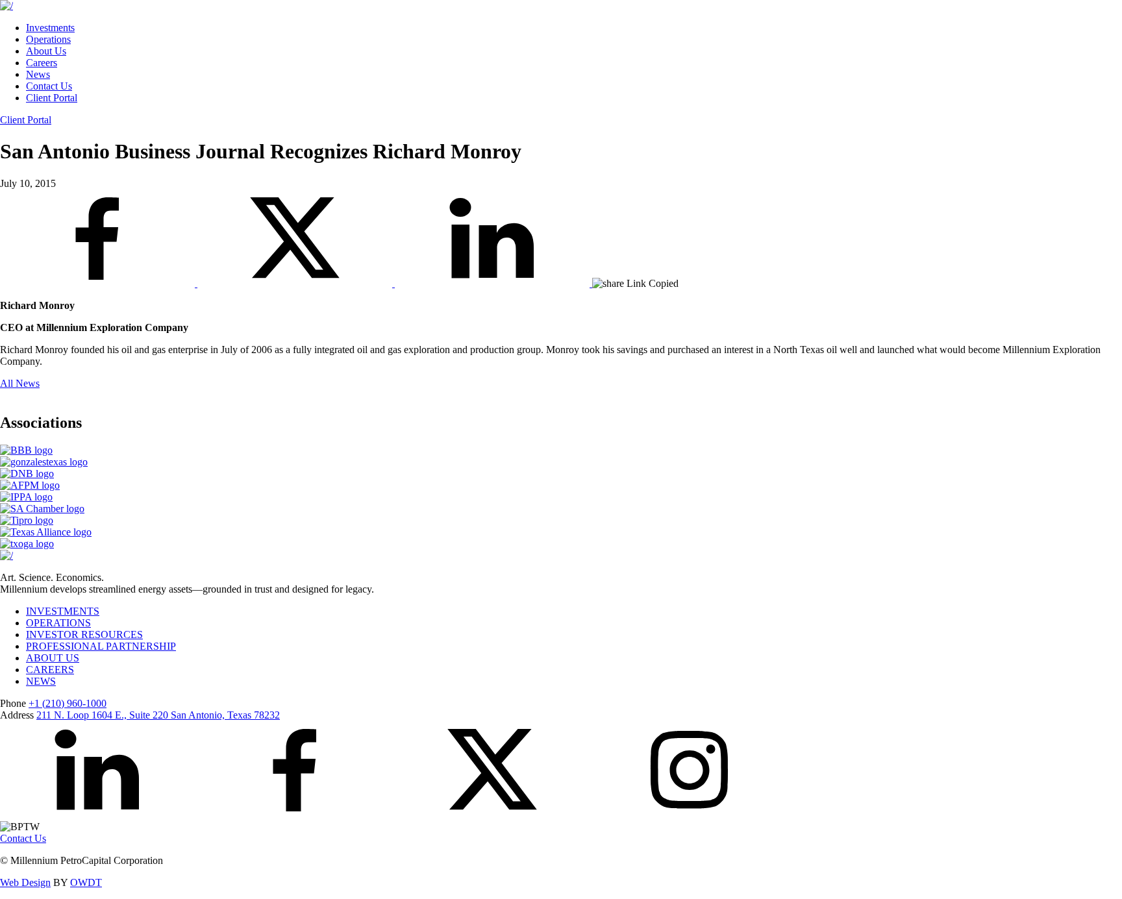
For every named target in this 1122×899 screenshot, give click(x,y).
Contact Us (49, 86)
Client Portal (51, 97)
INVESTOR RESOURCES (84, 634)
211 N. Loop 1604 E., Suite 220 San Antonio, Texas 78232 (158, 714)
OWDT (86, 882)
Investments (50, 27)
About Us (46, 50)
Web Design (25, 882)
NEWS (41, 681)
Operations (48, 39)
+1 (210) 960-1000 (67, 703)
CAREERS (50, 669)
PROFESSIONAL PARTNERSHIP (101, 646)
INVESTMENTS (62, 611)
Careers (41, 62)
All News (20, 383)
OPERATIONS (58, 622)
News (38, 74)
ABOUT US (52, 657)
